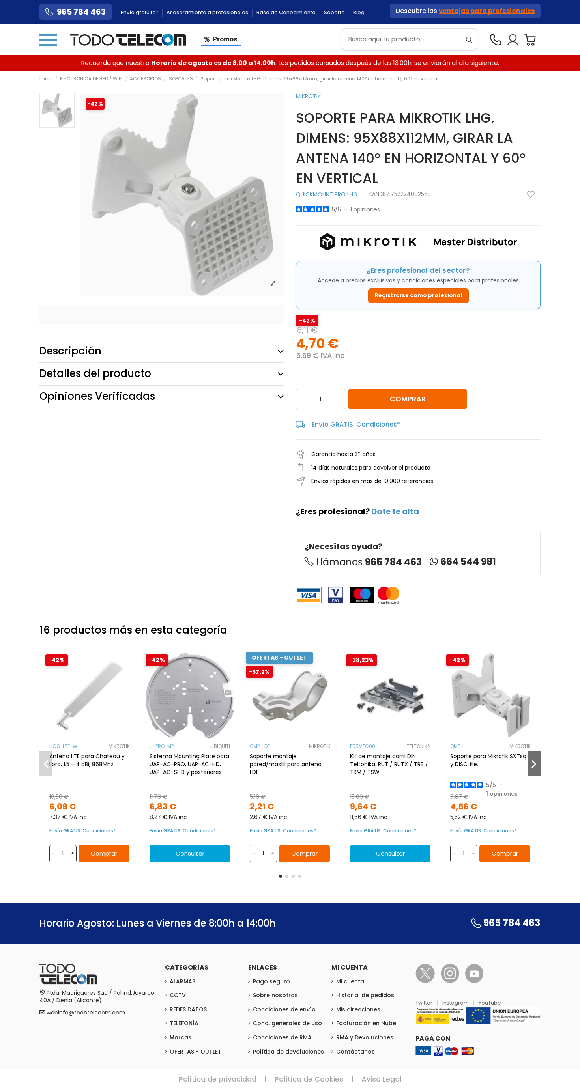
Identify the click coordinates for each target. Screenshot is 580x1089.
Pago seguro (271, 981)
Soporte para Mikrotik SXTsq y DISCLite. (488, 760)
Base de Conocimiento (286, 12)
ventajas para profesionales (487, 10)
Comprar (408, 399)
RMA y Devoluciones (364, 1037)
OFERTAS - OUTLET (195, 1051)
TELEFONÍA (184, 1023)
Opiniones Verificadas (97, 396)
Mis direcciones (358, 1009)
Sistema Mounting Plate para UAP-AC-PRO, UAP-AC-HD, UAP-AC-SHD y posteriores (189, 764)
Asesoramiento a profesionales (208, 12)
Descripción (70, 351)
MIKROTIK (308, 96)
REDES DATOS (188, 1009)
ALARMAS (182, 981)
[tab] (161, 351)
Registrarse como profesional (418, 295)
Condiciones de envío (284, 1009)
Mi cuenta (350, 981)
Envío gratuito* (140, 12)
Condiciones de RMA (282, 1037)
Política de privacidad (217, 1079)
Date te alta (395, 511)
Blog (359, 12)
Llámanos (369, 562)
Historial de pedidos (365, 995)
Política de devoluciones (288, 1051)
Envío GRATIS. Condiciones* (356, 424)
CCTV (178, 995)
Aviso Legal (381, 1079)
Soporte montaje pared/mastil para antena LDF (286, 764)
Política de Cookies (309, 1079)
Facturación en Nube (366, 1023)
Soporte (335, 12)
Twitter (424, 1003)
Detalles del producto (95, 373)
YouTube (490, 1003)
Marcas (180, 1037)
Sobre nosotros (275, 995)
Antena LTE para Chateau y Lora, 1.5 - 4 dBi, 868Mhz (87, 760)
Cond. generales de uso (287, 1023)
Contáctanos (355, 1051)
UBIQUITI (220, 746)
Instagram (456, 1003)
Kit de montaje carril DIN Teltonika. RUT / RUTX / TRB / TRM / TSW (389, 764)
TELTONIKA (418, 746)
